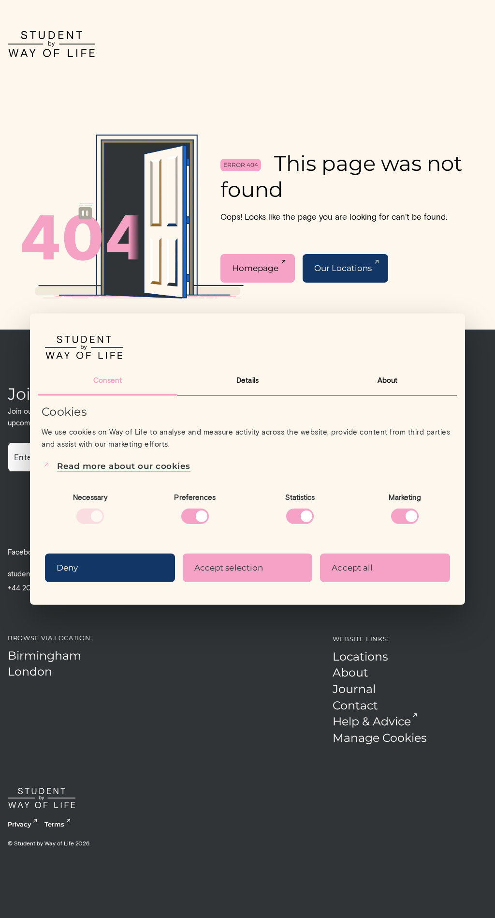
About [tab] (388, 380)
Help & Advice (372, 721)
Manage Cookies (380, 738)
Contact (355, 705)
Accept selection (228, 567)
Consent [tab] (107, 380)
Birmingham (44, 655)
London (30, 671)
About (350, 672)
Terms (54, 824)
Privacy (19, 824)
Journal (354, 689)
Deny (67, 567)
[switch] (195, 516)
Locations (360, 656)
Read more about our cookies (123, 465)
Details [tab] (247, 380)
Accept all (352, 567)
